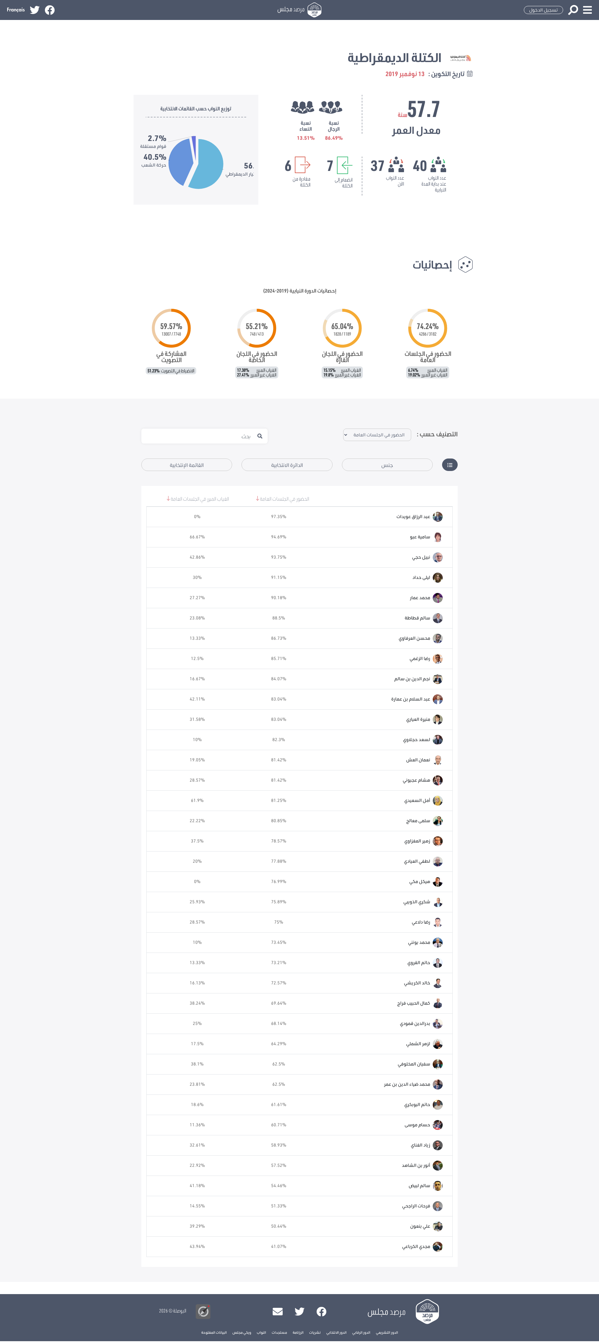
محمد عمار (420, 597)
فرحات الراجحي (416, 1206)
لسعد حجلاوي (416, 739)
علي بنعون (420, 1226)
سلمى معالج (418, 820)
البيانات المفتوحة (214, 1332)
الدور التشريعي (387, 1332)
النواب (261, 1332)
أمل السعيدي (417, 800)
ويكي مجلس (241, 1332)
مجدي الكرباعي (416, 1246)
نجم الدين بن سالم (412, 679)
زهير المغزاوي (417, 841)
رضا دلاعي (421, 922)
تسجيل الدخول (543, 10)
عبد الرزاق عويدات (413, 516)
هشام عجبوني (416, 780)
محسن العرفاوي (414, 638)
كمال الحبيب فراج (413, 1003)
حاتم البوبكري (417, 1104)
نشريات (315, 1332)
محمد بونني (419, 942)
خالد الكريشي (417, 983)
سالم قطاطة (417, 618)
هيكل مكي (419, 881)
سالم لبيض (419, 1185)
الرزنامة (298, 1332)
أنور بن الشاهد (416, 1165)
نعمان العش (418, 760)
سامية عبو (420, 537)
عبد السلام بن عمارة (410, 699)
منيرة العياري (418, 719)
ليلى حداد (421, 577)
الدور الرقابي (361, 1332)
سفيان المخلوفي (414, 1064)
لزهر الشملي (418, 1043)
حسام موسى (417, 1125)
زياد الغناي (420, 1145)
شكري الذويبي (416, 902)
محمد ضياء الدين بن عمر (407, 1084)
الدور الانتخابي (336, 1332)
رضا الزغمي (420, 658)
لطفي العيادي (417, 861)
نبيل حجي (421, 557)
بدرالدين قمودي (415, 1023)
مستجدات (279, 1332)
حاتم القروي (418, 962)
